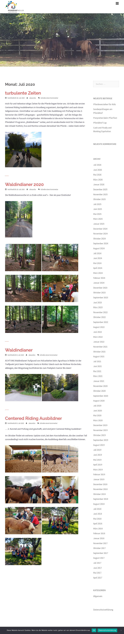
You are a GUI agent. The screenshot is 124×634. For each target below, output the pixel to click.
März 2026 (98, 179)
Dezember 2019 (100, 425)
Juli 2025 (97, 204)
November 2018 (100, 489)
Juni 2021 (97, 366)
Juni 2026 (97, 169)
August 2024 (99, 248)
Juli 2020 (97, 405)
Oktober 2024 (99, 238)
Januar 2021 (98, 381)
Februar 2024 (99, 278)
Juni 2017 (97, 567)
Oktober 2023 (99, 292)
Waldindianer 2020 (24, 184)
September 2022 (100, 322)
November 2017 (100, 543)
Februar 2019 (99, 474)
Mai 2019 (97, 459)
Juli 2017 (97, 562)
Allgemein (97, 596)
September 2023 (100, 297)
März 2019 (98, 469)
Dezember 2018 (100, 484)
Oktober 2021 (99, 351)
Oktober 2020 (99, 390)
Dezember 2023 (100, 287)
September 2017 (100, 553)
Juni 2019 (97, 454)
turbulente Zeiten (23, 93)
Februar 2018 (99, 533)
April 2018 (97, 523)
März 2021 (98, 376)
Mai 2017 (97, 572)
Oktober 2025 (99, 199)
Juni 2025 (97, 209)
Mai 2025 (97, 214)
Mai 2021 (97, 371)
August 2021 (99, 356)
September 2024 (100, 243)
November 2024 (100, 233)
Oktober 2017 (99, 548)
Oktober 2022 (99, 317)
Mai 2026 (97, 174)
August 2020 (99, 400)
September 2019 (100, 440)
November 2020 (100, 386)
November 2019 (100, 430)
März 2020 (98, 420)
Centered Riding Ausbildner (33, 418)
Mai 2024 (97, 263)
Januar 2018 (98, 538)
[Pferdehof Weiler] (14, 6)
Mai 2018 (97, 518)
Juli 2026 (97, 164)
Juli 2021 (97, 361)
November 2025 (100, 194)
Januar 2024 (98, 282)
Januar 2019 (98, 479)
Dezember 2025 (100, 189)
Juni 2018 (97, 513)
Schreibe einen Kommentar (49, 98)
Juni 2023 (97, 302)
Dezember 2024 (100, 228)
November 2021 (100, 346)
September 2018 (100, 499)
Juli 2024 (97, 253)
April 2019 (97, 464)
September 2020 (100, 395)
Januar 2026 (98, 184)
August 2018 (99, 504)
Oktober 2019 (99, 435)
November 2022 (100, 312)
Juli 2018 (97, 508)
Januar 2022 (98, 341)
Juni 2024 (97, 258)
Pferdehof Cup (100, 122)
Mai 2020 (97, 415)
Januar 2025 (98, 223)
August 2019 (99, 445)
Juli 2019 (97, 449)
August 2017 (99, 558)
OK (94, 630)
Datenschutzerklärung (103, 609)
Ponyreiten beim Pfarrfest (105, 117)
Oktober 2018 (99, 494)
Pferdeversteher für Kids (104, 104)
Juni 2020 (97, 410)
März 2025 (98, 218)
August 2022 (99, 327)
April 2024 (97, 268)
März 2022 (98, 336)
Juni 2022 (97, 331)
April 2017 (97, 577)
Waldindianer (19, 350)
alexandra (32, 98)
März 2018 (98, 528)
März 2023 (98, 307)
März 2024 (98, 273)
